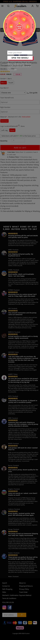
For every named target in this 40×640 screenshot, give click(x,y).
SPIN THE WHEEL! (20, 58)
